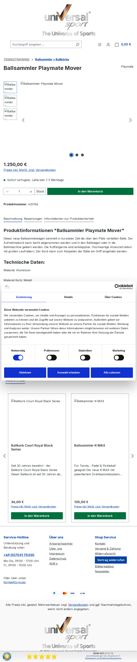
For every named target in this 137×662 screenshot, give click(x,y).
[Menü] (99, 44)
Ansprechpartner (61, 543)
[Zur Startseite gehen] (68, 20)
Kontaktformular (15, 582)
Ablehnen (25, 372)
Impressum (56, 553)
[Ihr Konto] (108, 44)
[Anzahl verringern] (7, 191)
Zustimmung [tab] (24, 297)
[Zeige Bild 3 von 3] (82, 155)
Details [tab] (68, 297)
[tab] (13, 219)
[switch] (52, 357)
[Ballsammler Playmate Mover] (77, 120)
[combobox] (41, 44)
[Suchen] (77, 44)
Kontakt (100, 543)
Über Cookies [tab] (113, 297)
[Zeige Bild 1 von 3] (71, 155)
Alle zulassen (112, 372)
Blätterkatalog (104, 566)
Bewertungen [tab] (33, 218)
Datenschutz (57, 558)
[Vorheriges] (23, 120)
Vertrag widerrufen (111, 560)
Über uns (55, 548)
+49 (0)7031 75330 (19, 555)
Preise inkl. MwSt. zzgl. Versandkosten (30, 170)
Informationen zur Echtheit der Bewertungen (103, 658)
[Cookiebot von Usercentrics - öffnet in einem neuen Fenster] (117, 286)
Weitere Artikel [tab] (15, 380)
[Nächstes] (130, 120)
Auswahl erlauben (68, 372)
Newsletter (102, 571)
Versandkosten (78, 605)
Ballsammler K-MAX (89, 445)
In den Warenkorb (90, 191)
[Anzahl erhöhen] (31, 191)
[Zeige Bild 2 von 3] (76, 155)
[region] (68, 120)
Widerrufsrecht (105, 553)
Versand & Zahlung (108, 548)
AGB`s (53, 563)
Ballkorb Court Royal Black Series (32, 447)
